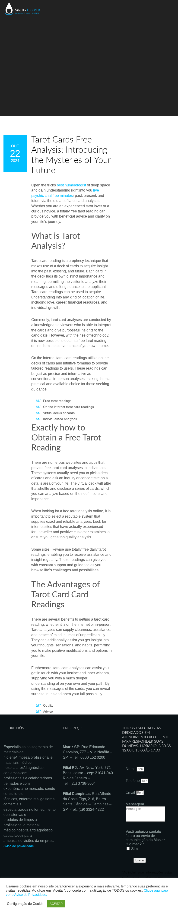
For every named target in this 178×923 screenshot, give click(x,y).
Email (131, 792)
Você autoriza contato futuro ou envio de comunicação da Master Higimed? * (145, 838)
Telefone (133, 781)
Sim (134, 849)
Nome (131, 769)
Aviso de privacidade (18, 846)
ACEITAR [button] (56, 904)
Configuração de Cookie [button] (25, 904)
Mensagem (135, 804)
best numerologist (71, 185)
